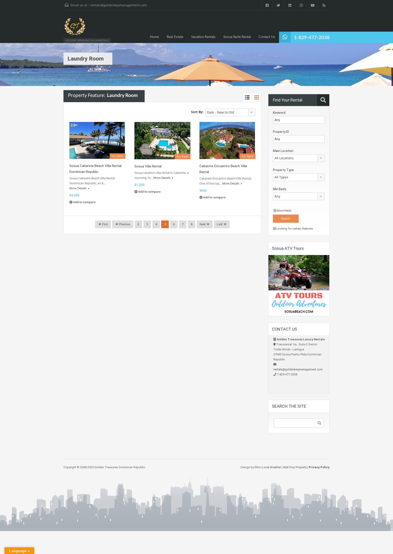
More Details (78, 188)
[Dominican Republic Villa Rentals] (74, 29)
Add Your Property (295, 467)
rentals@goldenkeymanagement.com (118, 5)
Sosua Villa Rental (147, 166)
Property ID (281, 132)
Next (203, 224)
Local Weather (271, 467)
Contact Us (267, 37)
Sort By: (197, 112)
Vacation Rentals (203, 37)
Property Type (283, 170)
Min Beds (279, 189)
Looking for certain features (294, 228)
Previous (124, 224)
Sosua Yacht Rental (237, 37)
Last (220, 224)
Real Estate (175, 37)
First (104, 224)
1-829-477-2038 (312, 37)
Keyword (279, 112)
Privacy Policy (319, 467)
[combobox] (230, 112)
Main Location (283, 151)
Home (154, 37)
